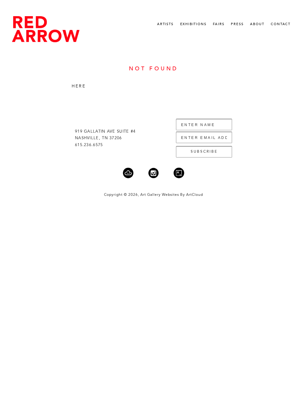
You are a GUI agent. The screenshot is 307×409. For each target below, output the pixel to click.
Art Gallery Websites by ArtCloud (171, 195)
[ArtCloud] (132, 173)
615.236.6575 (89, 145)
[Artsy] (179, 173)
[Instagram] (157, 173)
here (79, 86)
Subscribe (204, 152)
